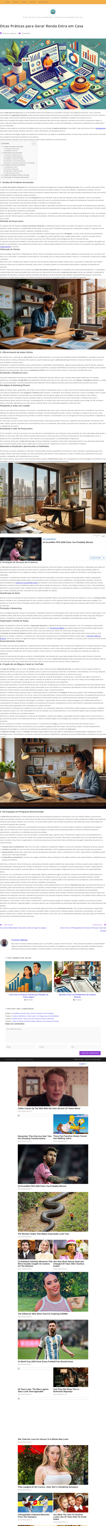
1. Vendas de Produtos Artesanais (12, 146)
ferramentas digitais (57, 628)
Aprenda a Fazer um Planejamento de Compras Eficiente (77, 995)
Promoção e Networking (11, 169)
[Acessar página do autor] (4, 943)
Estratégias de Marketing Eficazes (14, 157)
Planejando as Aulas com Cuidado (14, 159)
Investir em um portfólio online (26, 583)
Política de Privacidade (93, 1059)
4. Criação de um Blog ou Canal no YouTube (15, 175)
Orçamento (26, 33)
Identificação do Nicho (11, 167)
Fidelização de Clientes (11, 150)
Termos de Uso (78, 1059)
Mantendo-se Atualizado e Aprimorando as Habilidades (20, 163)
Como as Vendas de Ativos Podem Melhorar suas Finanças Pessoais (35, 1021)
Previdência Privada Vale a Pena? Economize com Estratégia (33, 1013)
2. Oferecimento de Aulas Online (12, 153)
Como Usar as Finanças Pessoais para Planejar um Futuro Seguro (28, 995)
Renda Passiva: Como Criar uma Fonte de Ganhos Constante (33, 1019)
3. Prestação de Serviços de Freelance (13, 165)
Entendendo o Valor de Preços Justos (15, 161)
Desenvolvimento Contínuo (12, 173)
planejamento (101, 128)
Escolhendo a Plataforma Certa (13, 155)
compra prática (5, 247)
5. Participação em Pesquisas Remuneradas (15, 177)
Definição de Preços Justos (12, 148)
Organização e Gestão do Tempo (14, 171)
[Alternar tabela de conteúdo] (32, 144)
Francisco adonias (9, 33)
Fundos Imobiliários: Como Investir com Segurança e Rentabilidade (35, 1016)
